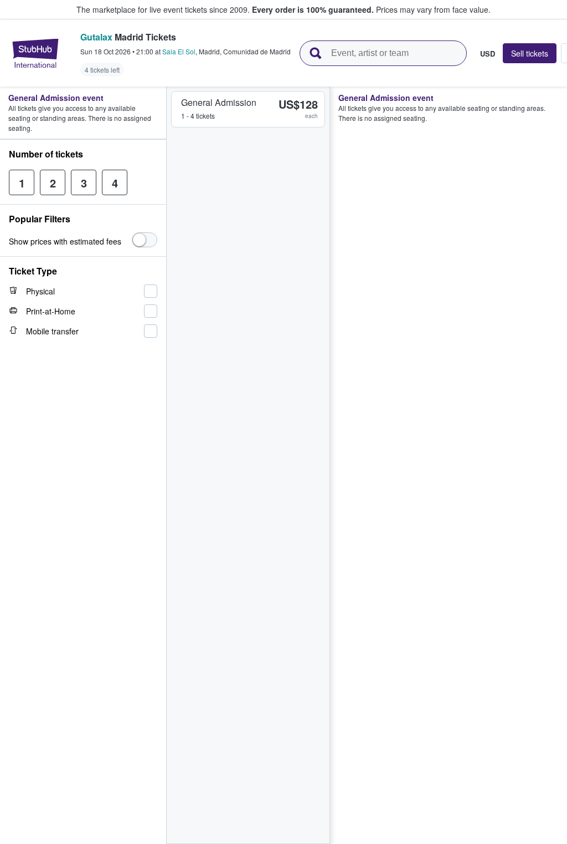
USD (487, 53)
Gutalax (96, 36)
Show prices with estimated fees (65, 241)
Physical (40, 291)
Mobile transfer (52, 331)
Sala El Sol (178, 51)
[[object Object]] (144, 239)
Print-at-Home (50, 311)
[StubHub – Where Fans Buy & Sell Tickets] (35, 53)
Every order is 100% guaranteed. (313, 9)
